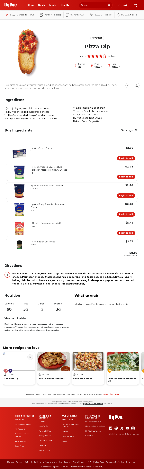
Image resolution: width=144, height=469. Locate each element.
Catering (42, 445)
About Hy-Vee (67, 419)
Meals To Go (43, 426)
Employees (130, 462)
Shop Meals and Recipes (94, 426)
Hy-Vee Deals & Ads (93, 421)
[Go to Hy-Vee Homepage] (10, 5)
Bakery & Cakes (45, 436)
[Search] (109, 5)
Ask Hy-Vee (19, 419)
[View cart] (136, 5)
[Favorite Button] (128, 85)
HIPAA (88, 462)
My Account (20, 429)
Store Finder (20, 446)
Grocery (42, 421)
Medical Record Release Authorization (108, 462)
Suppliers (64, 467)
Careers (65, 431)
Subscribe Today (111, 394)
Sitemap (10, 462)
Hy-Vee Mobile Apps (93, 431)
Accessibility (98, 467)
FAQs (64, 441)
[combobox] (96, 5)
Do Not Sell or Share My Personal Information (43, 462)
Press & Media (20, 441)
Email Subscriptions (23, 424)
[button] (89, 56)
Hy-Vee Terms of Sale (93, 404)
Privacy (19, 462)
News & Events (68, 436)
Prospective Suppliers (49, 467)
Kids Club (89, 436)
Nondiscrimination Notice (80, 467)
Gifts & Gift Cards (45, 440)
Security (67, 462)
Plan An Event (44, 450)
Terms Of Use (78, 462)
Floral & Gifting (45, 431)
